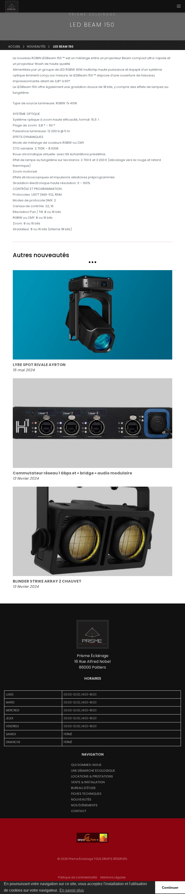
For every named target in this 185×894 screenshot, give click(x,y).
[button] (178, 6)
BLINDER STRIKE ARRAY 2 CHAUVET (47, 581)
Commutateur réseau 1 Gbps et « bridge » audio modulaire (72, 473)
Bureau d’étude (83, 788)
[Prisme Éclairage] (12, 6)
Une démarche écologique (93, 770)
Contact (78, 811)
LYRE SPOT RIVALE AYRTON (39, 364)
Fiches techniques (86, 793)
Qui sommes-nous (86, 765)
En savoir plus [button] (71, 890)
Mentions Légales (113, 877)
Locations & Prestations (92, 776)
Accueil (14, 46)
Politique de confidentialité (77, 877)
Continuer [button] (170, 887)
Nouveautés (36, 46)
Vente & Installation (88, 782)
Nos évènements (84, 805)
